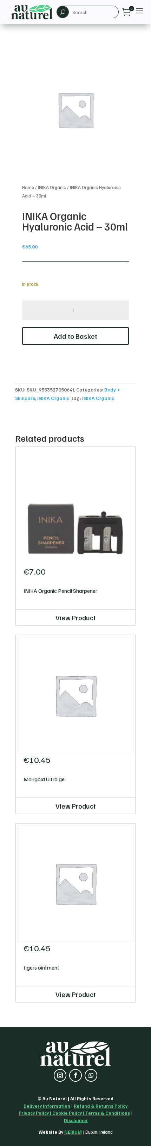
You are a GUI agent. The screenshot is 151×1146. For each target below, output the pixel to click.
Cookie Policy (67, 1113)
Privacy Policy (34, 1113)
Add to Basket (75, 336)
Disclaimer (76, 1120)
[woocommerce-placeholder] (75, 110)
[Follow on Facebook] (75, 1075)
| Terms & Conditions (106, 1113)
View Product (75, 617)
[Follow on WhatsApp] (91, 1075)
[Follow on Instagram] (60, 1075)
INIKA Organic (52, 187)
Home (28, 187)
